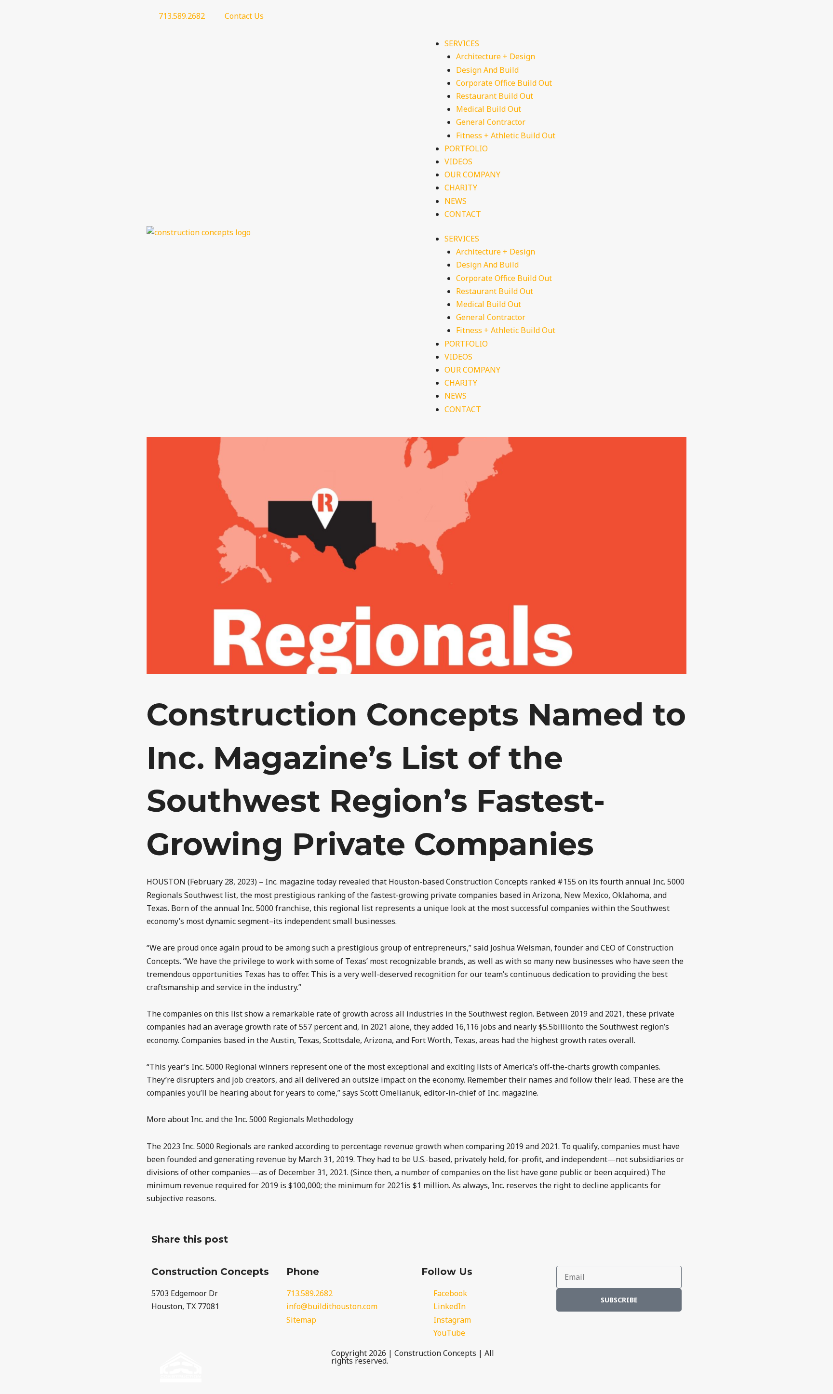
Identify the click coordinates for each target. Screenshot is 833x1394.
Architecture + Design (495, 56)
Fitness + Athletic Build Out (505, 135)
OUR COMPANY (472, 174)
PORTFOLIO (466, 148)
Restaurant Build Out (494, 96)
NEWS (455, 201)
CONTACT (462, 214)
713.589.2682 (309, 1293)
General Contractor (490, 122)
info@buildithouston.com (331, 1306)
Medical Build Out (488, 109)
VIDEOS (458, 161)
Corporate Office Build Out (504, 83)
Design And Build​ (487, 70)
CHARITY (460, 187)
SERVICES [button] (461, 43)
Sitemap (301, 1319)
